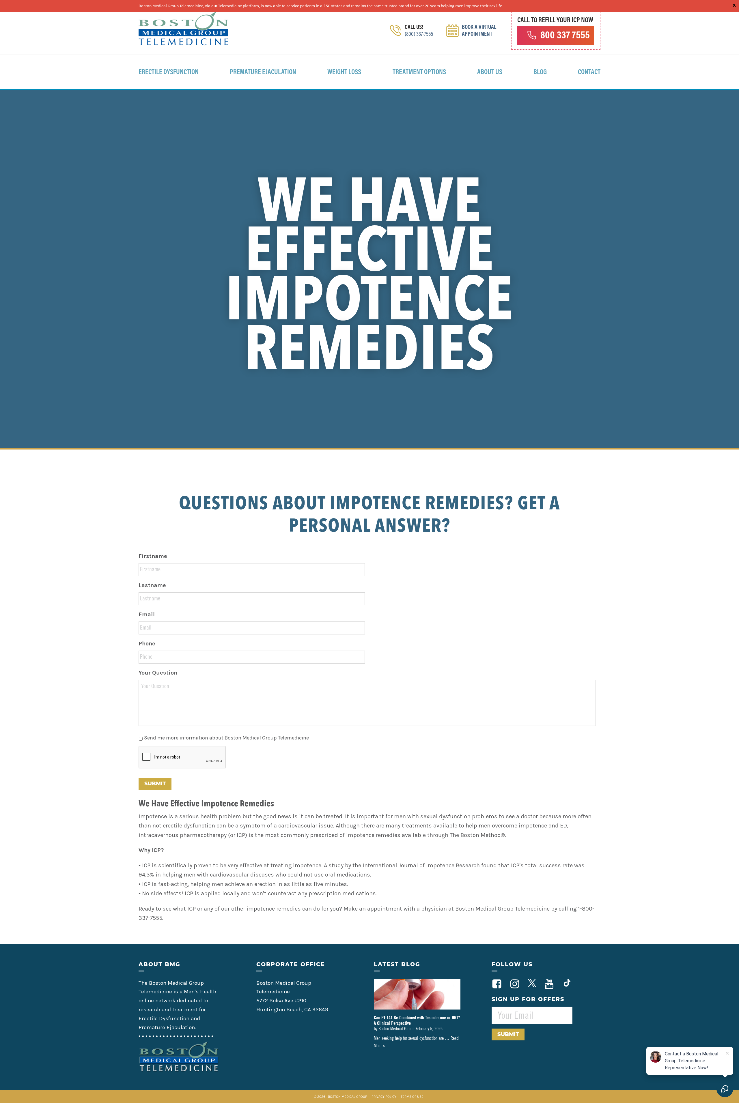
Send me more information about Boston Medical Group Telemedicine (226, 738)
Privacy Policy (384, 1097)
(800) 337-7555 (419, 34)
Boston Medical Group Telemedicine (184, 29)
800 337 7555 (565, 36)
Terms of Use (412, 1097)
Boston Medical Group (347, 1097)
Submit (155, 783)
